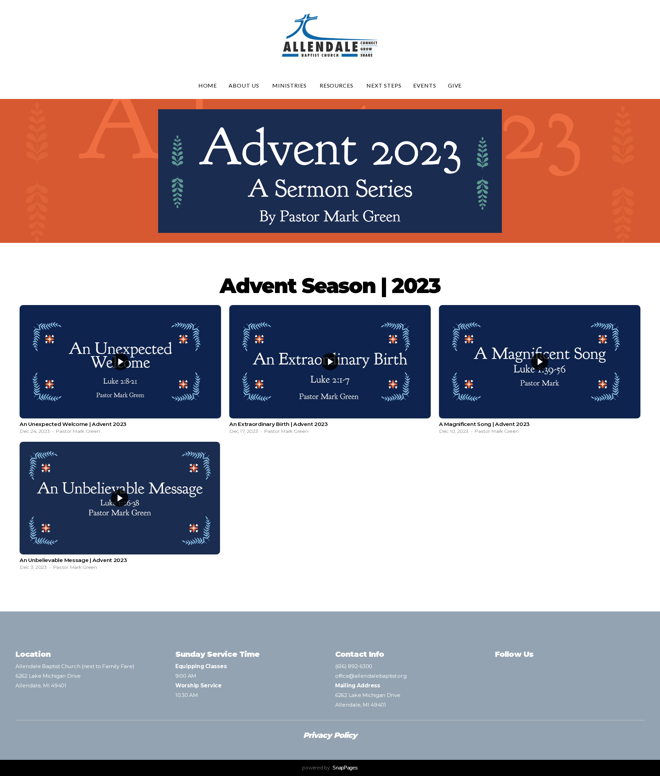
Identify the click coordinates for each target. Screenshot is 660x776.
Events (424, 85)
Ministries (290, 85)
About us (245, 85)
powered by (330, 768)
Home (207, 85)
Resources (337, 85)
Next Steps (384, 85)
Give (455, 85)
